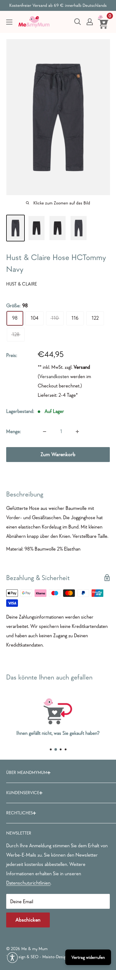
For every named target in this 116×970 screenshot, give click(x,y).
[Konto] (90, 21)
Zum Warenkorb (58, 454)
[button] (12, 957)
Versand (82, 366)
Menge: (13, 431)
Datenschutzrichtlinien (28, 882)
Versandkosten (54, 376)
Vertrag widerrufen (88, 957)
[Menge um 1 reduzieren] (44, 431)
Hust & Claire (21, 283)
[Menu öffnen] (9, 22)
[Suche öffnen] (77, 21)
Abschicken (28, 919)
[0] (103, 22)
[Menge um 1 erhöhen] (77, 431)
